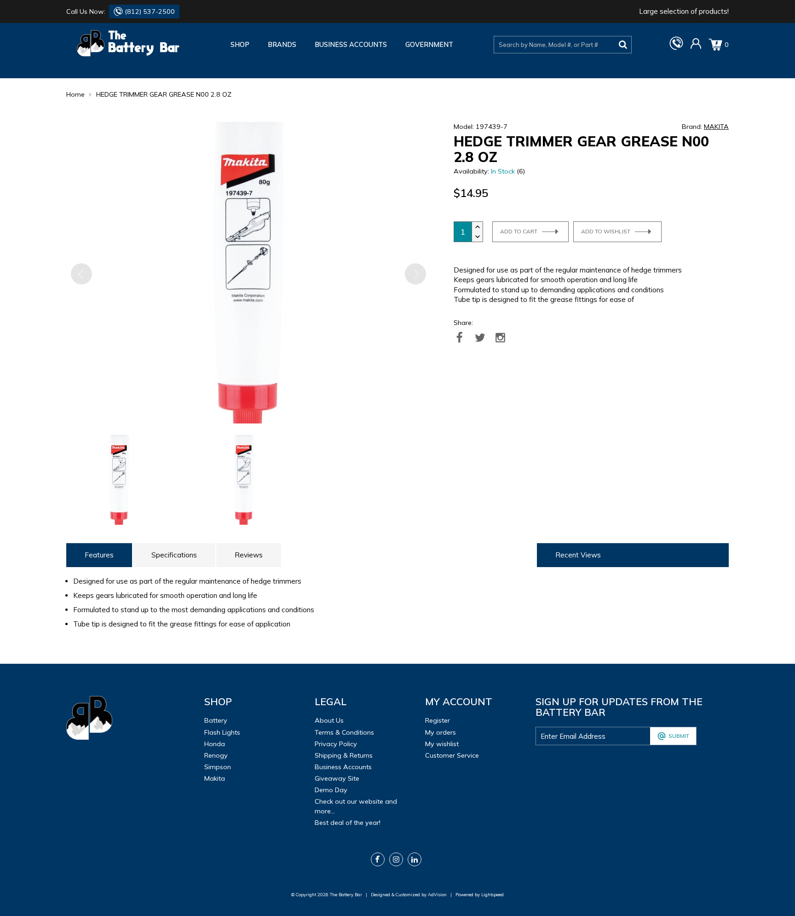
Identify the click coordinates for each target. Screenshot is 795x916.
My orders (440, 732)
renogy (216, 755)
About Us (329, 720)
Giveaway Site (337, 778)
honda (214, 744)
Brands (282, 45)
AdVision (437, 894)
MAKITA (716, 126)
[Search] (623, 44)
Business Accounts (351, 45)
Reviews (249, 555)
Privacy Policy (336, 744)
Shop (239, 45)
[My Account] (696, 47)
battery (215, 720)
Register (437, 720)
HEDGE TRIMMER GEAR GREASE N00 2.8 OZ (163, 94)
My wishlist (442, 744)
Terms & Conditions (344, 732)
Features (99, 555)
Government (429, 45)
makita (214, 778)
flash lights (222, 732)
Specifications (174, 555)
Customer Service (452, 755)
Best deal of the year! (347, 822)
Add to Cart (518, 231)
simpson (217, 767)
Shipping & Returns (344, 755)
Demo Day (331, 790)
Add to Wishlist (605, 231)
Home (75, 94)
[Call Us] (676, 48)
